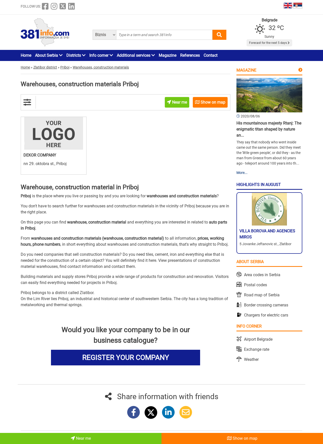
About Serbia (47, 55)
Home (26, 55)
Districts (74, 55)
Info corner (99, 55)
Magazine (167, 55)
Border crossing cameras (266, 305)
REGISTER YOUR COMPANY (125, 357)
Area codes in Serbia (262, 274)
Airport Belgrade (258, 339)
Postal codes (255, 284)
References (190, 55)
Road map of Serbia (262, 295)
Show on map (244, 438)
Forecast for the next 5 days (268, 43)
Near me (83, 438)
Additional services (134, 55)
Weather (251, 359)
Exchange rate (256, 349)
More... (242, 173)
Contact (211, 55)
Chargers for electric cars (266, 315)
